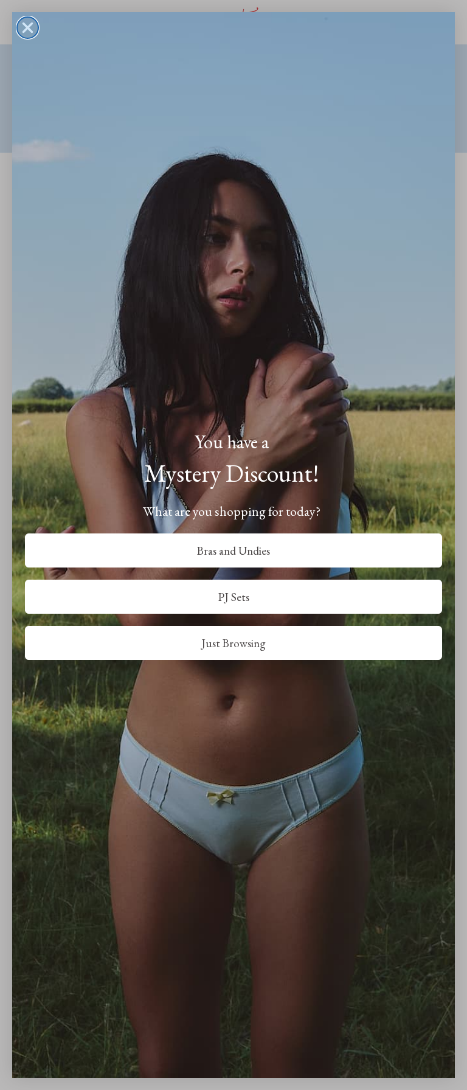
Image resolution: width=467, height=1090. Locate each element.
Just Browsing (233, 643)
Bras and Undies (233, 550)
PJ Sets (233, 597)
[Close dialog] (27, 27)
